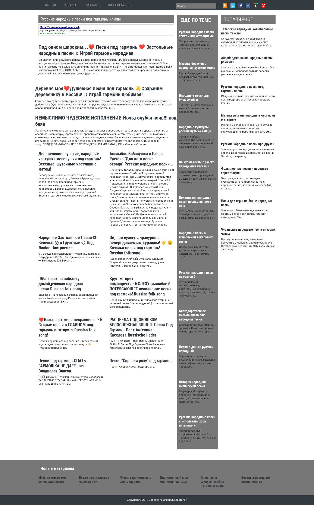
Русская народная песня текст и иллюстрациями (196, 34)
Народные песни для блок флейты (194, 97)
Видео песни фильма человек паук (94, 479)
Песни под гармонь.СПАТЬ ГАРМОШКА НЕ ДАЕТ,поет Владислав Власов (62, 366)
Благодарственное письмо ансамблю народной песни (192, 315)
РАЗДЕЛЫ (69, 5)
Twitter (232, 5)
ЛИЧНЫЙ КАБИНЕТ (120, 5)
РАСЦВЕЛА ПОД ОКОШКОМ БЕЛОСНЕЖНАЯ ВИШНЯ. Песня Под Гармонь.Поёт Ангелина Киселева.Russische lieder (141, 327)
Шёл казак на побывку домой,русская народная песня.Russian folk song (60, 283)
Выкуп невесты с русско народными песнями (196, 164)
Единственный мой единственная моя (174, 479)
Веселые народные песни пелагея (255, 479)
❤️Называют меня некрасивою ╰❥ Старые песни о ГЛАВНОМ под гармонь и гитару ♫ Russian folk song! (70, 327)
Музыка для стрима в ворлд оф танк (135, 479)
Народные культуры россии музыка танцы (195, 129)
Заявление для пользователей (168, 499)
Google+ (256, 5)
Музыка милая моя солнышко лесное (52, 479)
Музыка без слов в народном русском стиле (197, 66)
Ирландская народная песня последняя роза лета (195, 201)
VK (248, 5)
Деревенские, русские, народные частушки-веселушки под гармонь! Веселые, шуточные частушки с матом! (69, 161)
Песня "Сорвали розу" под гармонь (141, 360)
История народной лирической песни (192, 384)
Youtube (263, 5)
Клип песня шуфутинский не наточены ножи (212, 481)
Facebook (240, 5)
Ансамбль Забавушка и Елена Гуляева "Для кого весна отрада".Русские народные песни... (141, 159)
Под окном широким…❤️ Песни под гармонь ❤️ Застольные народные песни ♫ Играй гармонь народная (105, 50)
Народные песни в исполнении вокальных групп (196, 237)
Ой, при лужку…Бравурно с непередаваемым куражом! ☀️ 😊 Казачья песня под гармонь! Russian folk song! (141, 245)
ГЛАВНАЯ (50, 5)
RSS (225, 5)
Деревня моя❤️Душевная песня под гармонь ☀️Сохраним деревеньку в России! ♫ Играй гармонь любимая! (99, 92)
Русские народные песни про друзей (247, 144)
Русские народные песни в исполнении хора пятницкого (197, 421)
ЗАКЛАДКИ (93, 5)
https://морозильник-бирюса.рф (56, 30)
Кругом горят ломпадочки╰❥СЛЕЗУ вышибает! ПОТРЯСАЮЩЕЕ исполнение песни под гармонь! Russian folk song (141, 286)
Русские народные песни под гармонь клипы (242, 89)
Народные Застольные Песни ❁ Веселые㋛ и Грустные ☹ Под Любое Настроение (67, 242)
